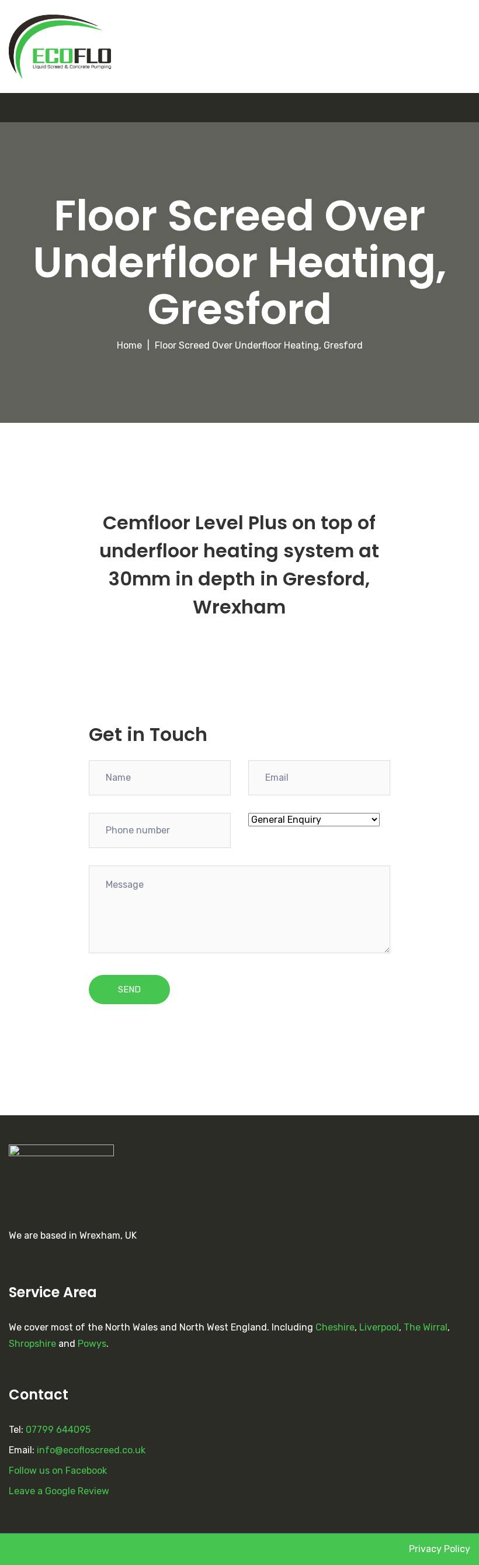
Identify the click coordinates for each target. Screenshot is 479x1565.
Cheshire (335, 1327)
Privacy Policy (439, 1548)
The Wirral (425, 1327)
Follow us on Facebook (58, 1470)
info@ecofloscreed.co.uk (91, 1450)
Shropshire (32, 1343)
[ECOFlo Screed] (60, 46)
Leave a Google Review (59, 1491)
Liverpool (379, 1327)
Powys (92, 1343)
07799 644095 (58, 1429)
